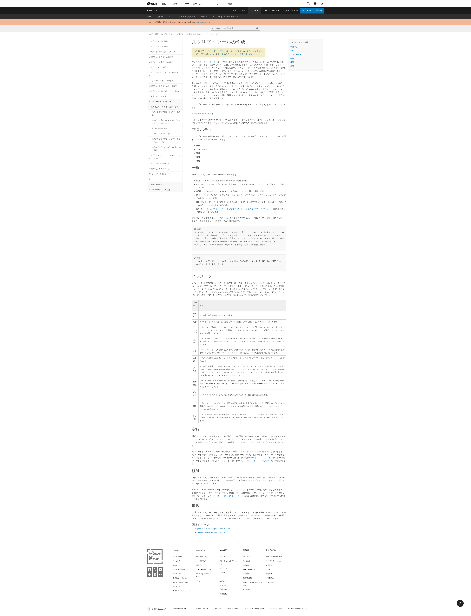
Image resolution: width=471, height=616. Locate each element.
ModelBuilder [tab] (156, 184)
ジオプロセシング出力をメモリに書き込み (165, 91)
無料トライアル (291, 10)
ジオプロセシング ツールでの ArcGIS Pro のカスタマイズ (165, 156)
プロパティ (295, 47)
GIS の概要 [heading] (223, 550)
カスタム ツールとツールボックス (206, 34)
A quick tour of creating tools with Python (212, 528)
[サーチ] (257, 28)
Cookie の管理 (276, 609)
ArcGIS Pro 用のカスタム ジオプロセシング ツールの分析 (166, 121)
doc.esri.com (204, 22)
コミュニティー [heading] (201, 550)
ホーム (150, 16)
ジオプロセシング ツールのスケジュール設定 (164, 74)
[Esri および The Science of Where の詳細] (155, 557)
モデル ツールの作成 (160, 128)
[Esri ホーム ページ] (152, 4)
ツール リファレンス (188, 16)
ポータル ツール (155, 179)
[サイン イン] (322, 3)
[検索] (308, 3)
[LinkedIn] (160, 569)
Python (204, 16)
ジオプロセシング (183, 34)
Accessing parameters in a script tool (210, 532)
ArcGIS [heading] (175, 550)
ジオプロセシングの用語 (158, 46)
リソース (254, 10)
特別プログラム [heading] (271, 550)
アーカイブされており (223, 51)
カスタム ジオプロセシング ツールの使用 (166, 113)
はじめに (161, 16)
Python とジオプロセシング (159, 174)
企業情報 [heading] (246, 550)
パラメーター (295, 54)
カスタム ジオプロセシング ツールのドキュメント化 (166, 140)
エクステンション (271, 10)
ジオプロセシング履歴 (157, 67)
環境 (292, 66)
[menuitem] (182, 557)
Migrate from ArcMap (228, 16)
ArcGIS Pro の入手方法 (312, 10)
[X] (155, 569)
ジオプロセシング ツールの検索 (161, 57)
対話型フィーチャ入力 (157, 96)
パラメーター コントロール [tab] (161, 101)
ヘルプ (172, 16)
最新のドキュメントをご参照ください (237, 54)
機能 (244, 10)
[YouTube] (160, 574)
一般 (292, 51)
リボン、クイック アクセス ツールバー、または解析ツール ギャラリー (243, 209)
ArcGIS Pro (152, 10)
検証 (231, 477)
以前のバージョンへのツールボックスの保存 (166, 148)
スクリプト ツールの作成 (161, 134)
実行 (292, 58)
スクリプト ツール (207, 62)
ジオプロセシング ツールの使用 (161, 62)
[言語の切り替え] (315, 3)
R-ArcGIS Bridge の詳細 (202, 113)
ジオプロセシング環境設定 (159, 164)
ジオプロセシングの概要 (158, 41)
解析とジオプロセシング (164, 34)
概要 (235, 10)
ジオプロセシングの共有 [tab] (160, 190)
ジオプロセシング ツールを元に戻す (163, 86)
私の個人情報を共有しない (298, 609)
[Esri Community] (149, 574)
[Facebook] (149, 569)
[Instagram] (155, 574)
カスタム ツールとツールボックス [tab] (164, 107)
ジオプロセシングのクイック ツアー (163, 52)
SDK (212, 16)
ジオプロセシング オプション (160, 169)
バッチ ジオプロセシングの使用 (161, 81)
